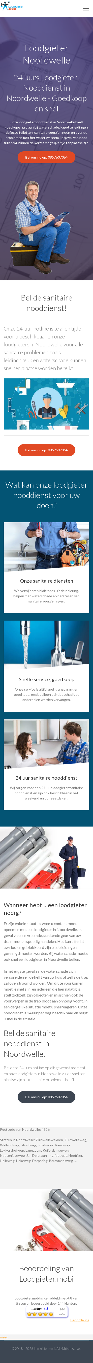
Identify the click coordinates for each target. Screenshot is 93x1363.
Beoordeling (79, 1320)
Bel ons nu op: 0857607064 (46, 157)
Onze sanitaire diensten (46, 581)
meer (4, 1337)
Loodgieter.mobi (44, 1349)
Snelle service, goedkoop (46, 679)
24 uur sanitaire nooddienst (46, 778)
